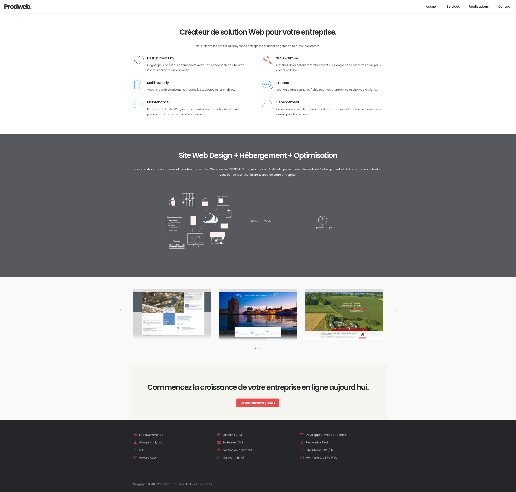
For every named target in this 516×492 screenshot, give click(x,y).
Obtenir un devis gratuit (257, 403)
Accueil (431, 6)
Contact (505, 6)
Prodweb (163, 484)
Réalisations (479, 6)
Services (453, 6)
